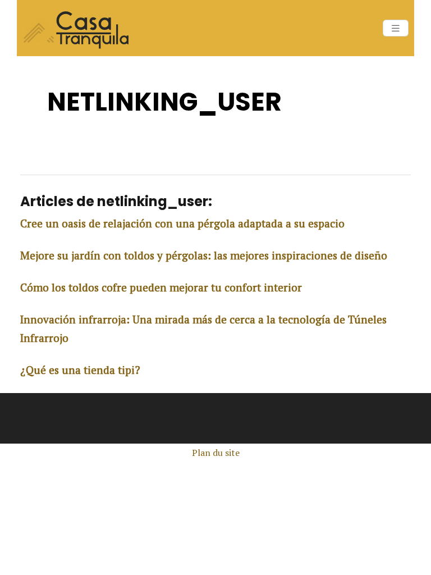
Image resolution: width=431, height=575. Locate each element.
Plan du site (216, 452)
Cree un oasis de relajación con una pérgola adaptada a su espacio (182, 223)
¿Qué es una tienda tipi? (80, 370)
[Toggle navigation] (396, 28)
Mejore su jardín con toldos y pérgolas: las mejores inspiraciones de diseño (203, 255)
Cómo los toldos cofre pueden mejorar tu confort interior (161, 287)
